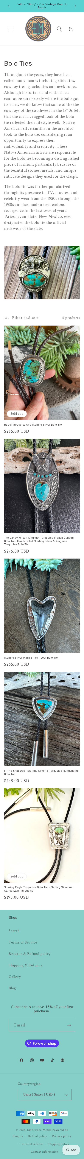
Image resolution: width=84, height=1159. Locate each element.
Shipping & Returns (25, 965)
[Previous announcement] (9, 6)
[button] (11, 29)
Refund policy (37, 1136)
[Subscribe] (69, 1025)
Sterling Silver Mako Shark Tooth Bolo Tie (31, 657)
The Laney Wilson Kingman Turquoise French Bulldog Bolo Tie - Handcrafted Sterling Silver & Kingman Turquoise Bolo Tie (39, 541)
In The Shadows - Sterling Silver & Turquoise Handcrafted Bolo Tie (41, 772)
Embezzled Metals (39, 1130)
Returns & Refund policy (29, 953)
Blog (12, 988)
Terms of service (31, 1144)
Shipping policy (58, 1144)
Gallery (15, 976)
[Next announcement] (75, 6)
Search (14, 930)
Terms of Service (23, 942)
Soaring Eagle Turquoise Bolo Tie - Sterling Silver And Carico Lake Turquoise (39, 889)
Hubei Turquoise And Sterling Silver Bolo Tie (33, 424)
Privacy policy (61, 1136)
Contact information (45, 1152)
